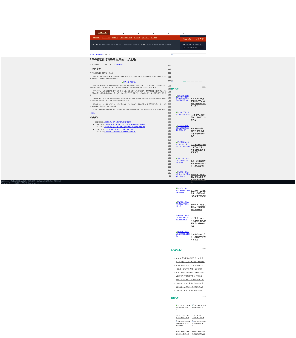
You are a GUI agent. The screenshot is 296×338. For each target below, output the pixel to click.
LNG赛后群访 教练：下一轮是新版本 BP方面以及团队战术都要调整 (124, 127)
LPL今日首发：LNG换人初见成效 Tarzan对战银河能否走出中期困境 (124, 124)
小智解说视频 (169, 168)
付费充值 (199, 39)
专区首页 (102, 32)
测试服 (149, 44)
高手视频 (154, 38)
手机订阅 (115, 64)
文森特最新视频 (169, 128)
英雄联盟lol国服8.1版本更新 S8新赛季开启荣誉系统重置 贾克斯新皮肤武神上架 (108, 24)
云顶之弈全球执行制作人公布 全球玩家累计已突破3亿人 (196, 272)
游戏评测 (198, 44)
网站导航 (57, 181)
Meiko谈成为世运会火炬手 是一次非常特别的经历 (193, 258)
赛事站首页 (170, 92)
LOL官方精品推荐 (168, 143)
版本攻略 (162, 33)
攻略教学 (115, 38)
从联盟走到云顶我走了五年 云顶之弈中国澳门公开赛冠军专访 (198, 276)
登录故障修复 (110, 44)
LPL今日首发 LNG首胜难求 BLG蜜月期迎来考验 (119, 129)
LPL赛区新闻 (170, 107)
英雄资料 (132, 33)
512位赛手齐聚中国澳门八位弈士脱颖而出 (198, 117)
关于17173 (5, 181)
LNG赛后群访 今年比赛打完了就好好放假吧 (117, 122)
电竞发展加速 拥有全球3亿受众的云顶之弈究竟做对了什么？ (197, 265)
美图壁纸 (177, 33)
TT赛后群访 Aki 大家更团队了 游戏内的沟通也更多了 (120, 132)
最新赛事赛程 (170, 141)
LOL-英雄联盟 (99, 54)
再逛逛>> (93, 113)
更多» (204, 87)
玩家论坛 (192, 33)
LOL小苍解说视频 (169, 149)
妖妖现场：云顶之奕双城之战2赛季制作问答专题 (198, 207)
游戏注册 (186, 44)
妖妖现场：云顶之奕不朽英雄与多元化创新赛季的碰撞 (198, 193)
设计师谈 (168, 44)
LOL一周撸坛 (170, 158)
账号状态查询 (128, 44)
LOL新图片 (168, 111)
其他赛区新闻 (170, 123)
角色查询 (136, 44)
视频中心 (117, 33)
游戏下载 (191, 44)
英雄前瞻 (155, 44)
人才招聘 (14, 181)
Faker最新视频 (169, 110)
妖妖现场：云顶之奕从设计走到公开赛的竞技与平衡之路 (196, 283)
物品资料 (96, 38)
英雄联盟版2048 (126, 38)
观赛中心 (147, 33)
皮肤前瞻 (161, 44)
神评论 (121, 64)
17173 (92, 54)
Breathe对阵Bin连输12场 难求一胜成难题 (190, 262)
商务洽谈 (31, 181)
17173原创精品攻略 (168, 95)
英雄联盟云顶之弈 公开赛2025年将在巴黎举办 (198, 237)
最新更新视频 (169, 93)
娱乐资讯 (137, 38)
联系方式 (40, 181)
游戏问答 (118, 44)
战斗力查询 (102, 44)
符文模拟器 (106, 38)
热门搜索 (145, 38)
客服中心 (49, 181)
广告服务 (23, 181)
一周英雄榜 (168, 125)
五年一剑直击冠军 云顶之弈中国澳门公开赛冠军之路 (198, 163)
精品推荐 (187, 39)
